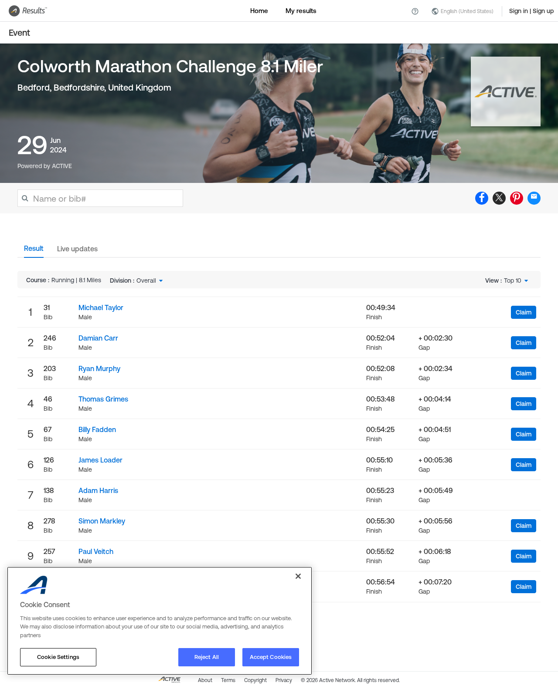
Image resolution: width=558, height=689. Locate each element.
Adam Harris (98, 490)
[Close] (298, 576)
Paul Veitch (95, 551)
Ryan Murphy (99, 368)
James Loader (100, 460)
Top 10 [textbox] (512, 280)
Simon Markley (101, 521)
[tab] (34, 251)
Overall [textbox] (146, 280)
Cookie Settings (58, 657)
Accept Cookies (271, 657)
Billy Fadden (97, 429)
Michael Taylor (100, 307)
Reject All (206, 657)
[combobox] (150, 280)
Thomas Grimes (103, 399)
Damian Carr (98, 338)
